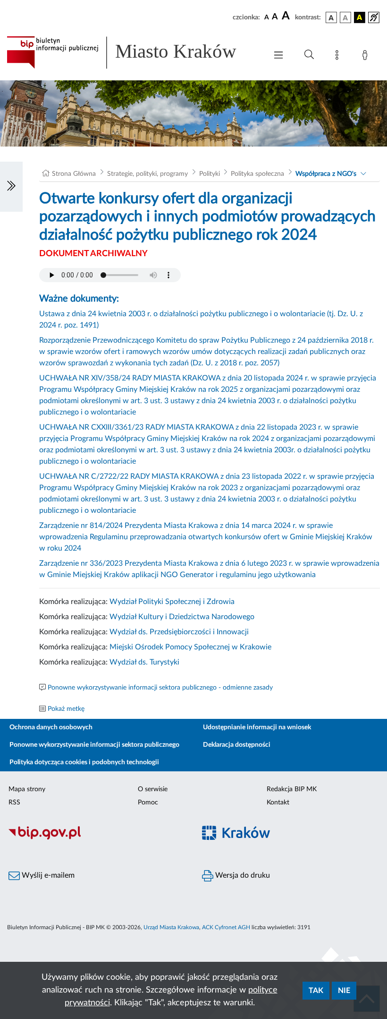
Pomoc (148, 802)
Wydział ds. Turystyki (144, 662)
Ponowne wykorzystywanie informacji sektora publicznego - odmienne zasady (160, 687)
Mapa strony (26, 789)
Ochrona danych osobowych (51, 727)
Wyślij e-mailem (47, 875)
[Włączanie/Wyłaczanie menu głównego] (278, 56)
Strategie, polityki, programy (147, 174)
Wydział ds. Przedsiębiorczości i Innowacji (179, 632)
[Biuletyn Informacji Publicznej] (96, 838)
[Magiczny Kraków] (290, 838)
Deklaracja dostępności (236, 745)
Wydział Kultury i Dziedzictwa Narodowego (181, 617)
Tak (316, 990)
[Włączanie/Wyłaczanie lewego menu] (11, 187)
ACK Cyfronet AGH (226, 927)
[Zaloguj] (366, 56)
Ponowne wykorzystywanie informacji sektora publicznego (94, 745)
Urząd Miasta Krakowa (171, 927)
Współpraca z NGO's (325, 174)
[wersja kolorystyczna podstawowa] (331, 17)
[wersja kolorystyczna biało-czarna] (345, 17)
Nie (344, 990)
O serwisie (153, 789)
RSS (14, 802)
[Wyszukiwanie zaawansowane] (309, 55)
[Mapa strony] (339, 56)
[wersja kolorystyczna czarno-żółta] (359, 17)
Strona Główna (74, 174)
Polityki (209, 174)
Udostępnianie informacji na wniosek (257, 727)
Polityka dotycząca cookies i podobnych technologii (84, 762)
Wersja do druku (241, 875)
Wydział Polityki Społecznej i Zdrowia (172, 601)
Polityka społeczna (257, 174)
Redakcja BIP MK (292, 789)
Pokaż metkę (66, 709)
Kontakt (278, 802)
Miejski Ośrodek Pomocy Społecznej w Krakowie (190, 647)
